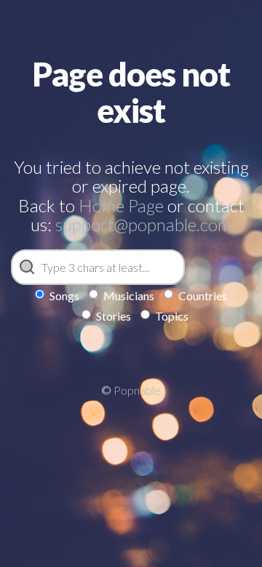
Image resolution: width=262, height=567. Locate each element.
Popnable (137, 390)
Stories (113, 316)
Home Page (121, 205)
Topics (171, 316)
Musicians (128, 295)
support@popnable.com (143, 224)
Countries (202, 295)
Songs (64, 295)
